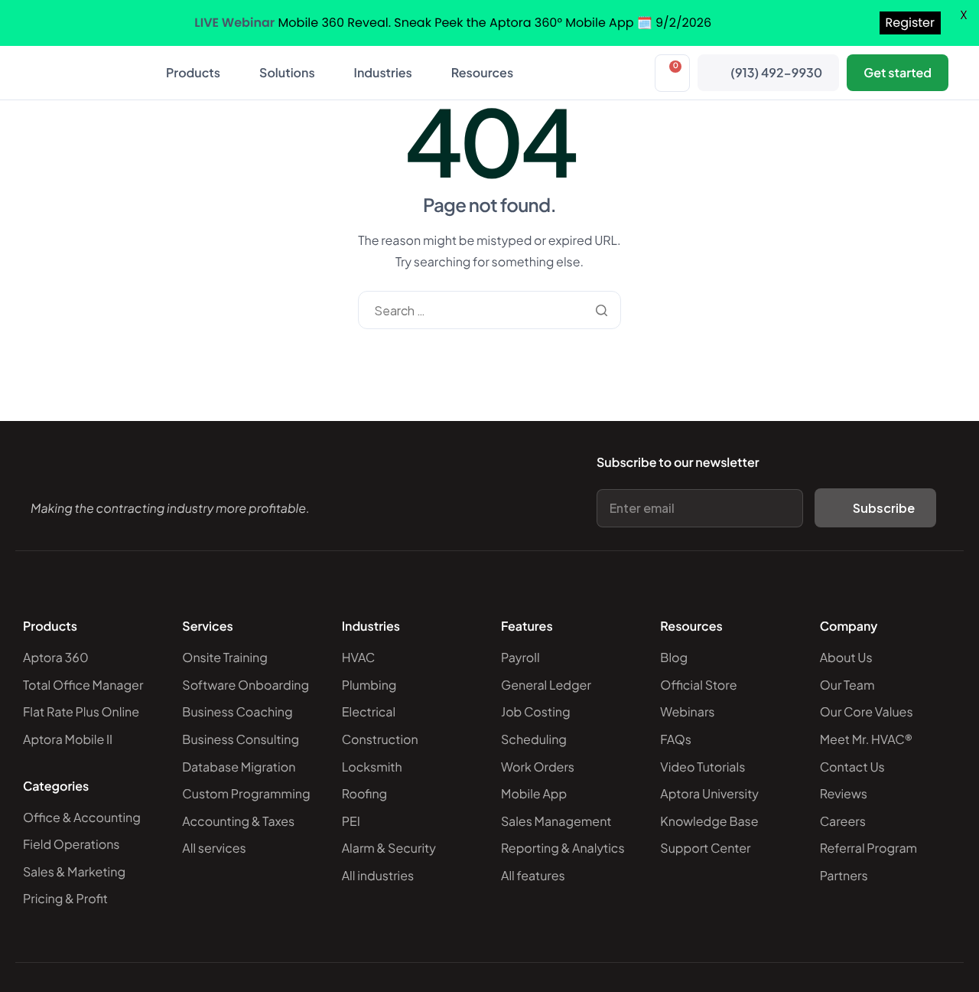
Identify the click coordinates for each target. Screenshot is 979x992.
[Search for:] (489, 310)
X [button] (964, 15)
